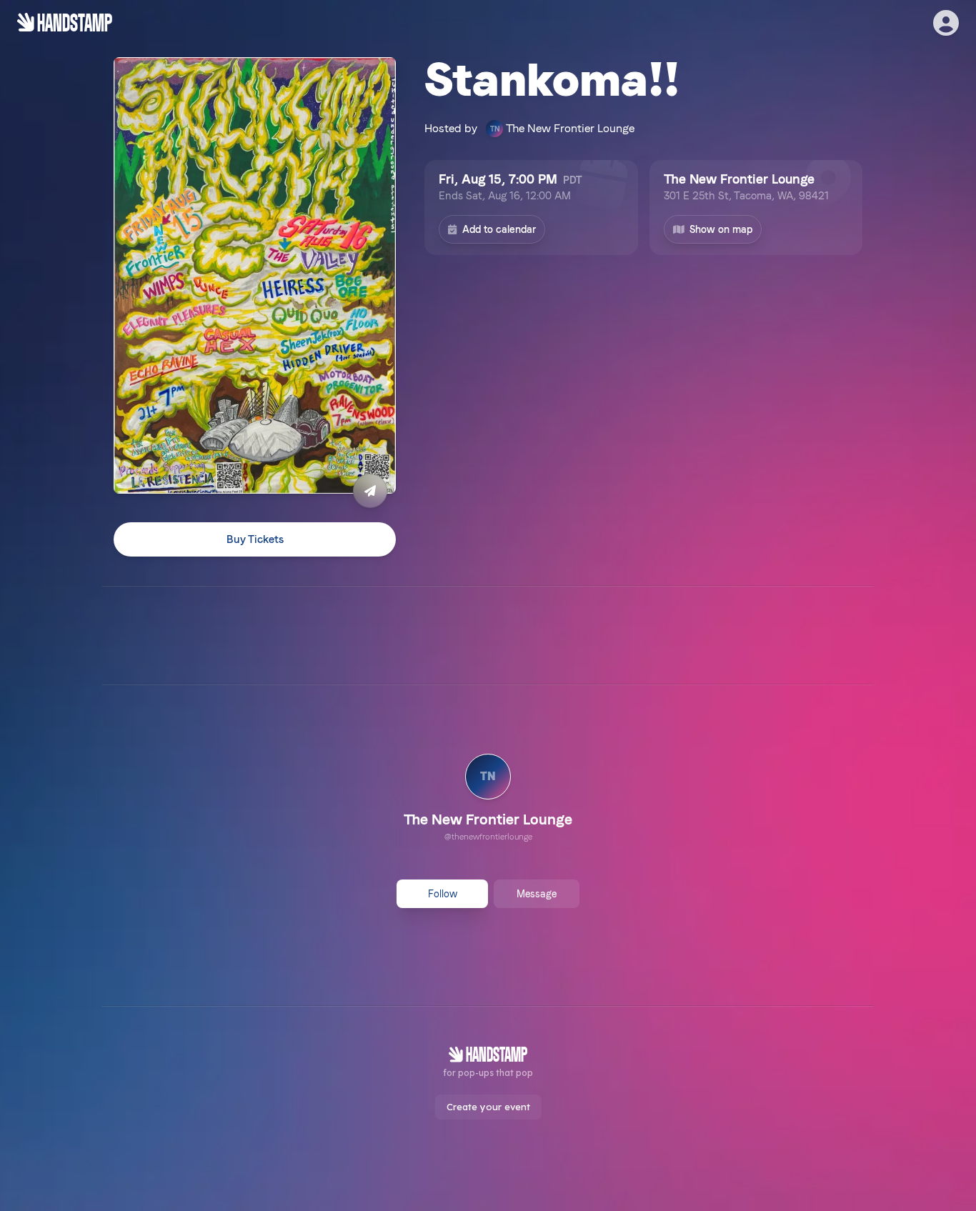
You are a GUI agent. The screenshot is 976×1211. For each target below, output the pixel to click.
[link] (488, 799)
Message (537, 893)
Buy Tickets (255, 539)
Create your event (488, 1106)
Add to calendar (499, 229)
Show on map (720, 229)
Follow (442, 893)
